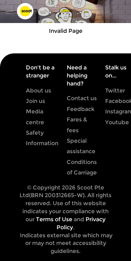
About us (38, 90)
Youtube (117, 122)
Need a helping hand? (77, 75)
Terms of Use (54, 219)
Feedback (80, 109)
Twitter (115, 90)
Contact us (82, 98)
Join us (35, 101)
